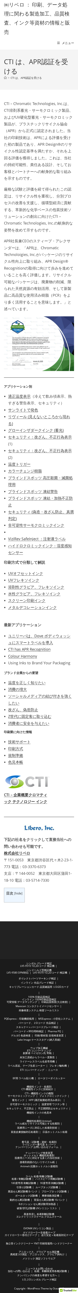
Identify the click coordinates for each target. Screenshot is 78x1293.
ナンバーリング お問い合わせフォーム (36, 1147)
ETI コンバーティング (39, 1050)
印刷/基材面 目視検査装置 (49, 1035)
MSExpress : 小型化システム (54, 1018)
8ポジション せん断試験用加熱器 (37, 1204)
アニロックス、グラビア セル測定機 (39, 1252)
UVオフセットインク (25, 573)
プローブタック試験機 (54, 1191)
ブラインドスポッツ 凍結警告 (33, 491)
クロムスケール (53, 1216)
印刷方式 (15, 748)
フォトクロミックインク (53, 1096)
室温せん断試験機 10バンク (49, 1200)
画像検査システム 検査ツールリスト (39, 1010)
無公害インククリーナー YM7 (22, 1243)
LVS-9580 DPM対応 (18, 972)
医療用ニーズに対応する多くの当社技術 (37, 1158)
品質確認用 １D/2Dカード (54, 987)
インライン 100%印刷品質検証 (39, 999)
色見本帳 (15, 762)
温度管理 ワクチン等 (53, 1104)
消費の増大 (17, 689)
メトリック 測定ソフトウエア (39, 1258)
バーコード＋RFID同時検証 (29, 1031)
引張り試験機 (23, 1187)
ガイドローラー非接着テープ (39, 1232)
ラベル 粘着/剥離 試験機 (39, 1176)
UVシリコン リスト (46, 1208)
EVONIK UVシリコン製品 (37, 1228)
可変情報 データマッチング (22, 1002)
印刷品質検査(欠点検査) (54, 1002)
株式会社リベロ (17, 853)
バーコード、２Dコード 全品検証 (37, 1023)
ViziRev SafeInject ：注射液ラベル (37, 538)
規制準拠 (15, 755)
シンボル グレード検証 (39, 963)
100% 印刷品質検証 (39, 997)
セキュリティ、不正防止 (20, 1108)
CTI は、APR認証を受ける (26, 78)
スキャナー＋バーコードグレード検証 (37, 1027)
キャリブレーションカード (24, 987)
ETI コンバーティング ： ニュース (39, 1070)
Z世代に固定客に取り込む (29, 716)
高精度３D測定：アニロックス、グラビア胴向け (37, 1254)
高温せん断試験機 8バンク (22, 1191)
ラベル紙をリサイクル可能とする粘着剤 (37, 1123)
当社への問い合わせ (19, 1271)
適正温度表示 (19, 396)
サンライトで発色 (23, 409)
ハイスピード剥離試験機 (49, 1179)
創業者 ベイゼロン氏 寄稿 (37, 1053)
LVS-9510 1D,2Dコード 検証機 (37, 966)
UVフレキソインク (23, 580)
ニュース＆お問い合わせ (39, 1268)
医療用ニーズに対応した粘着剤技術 (37, 1127)
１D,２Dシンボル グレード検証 (39, 1279)
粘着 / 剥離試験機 (21, 1179)
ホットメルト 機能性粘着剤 (39, 1155)
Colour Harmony (22, 656)
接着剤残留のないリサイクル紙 (37, 1162)
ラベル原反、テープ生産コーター (26, 1065)
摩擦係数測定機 (50, 1195)
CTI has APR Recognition (29, 649)
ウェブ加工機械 (39, 1048)
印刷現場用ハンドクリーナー (56, 1243)
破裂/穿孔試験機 (26, 1208)
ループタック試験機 (47, 1187)
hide (18, 893)
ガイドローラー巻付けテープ (21, 1235)
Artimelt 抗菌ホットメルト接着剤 (39, 1166)
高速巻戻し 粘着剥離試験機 (39, 1214)
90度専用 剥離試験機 (52, 1183)
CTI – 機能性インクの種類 (39, 1093)
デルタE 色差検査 (21, 1035)
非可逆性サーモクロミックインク (36, 525)
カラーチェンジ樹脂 (25, 470)
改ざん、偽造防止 (23, 709)
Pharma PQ (54, 1031)
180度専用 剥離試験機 (23, 1183)
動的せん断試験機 (20, 1200)
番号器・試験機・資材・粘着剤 (39, 1142)
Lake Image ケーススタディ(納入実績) (39, 1039)
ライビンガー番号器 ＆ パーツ (39, 1144)
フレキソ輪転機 (58, 1065)
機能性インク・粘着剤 (39, 1086)
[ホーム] (5, 78)
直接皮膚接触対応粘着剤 (24, 1132)
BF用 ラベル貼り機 (23, 1078)
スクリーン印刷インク (27, 600)
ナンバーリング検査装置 (39, 1153)
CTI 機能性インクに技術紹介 (37, 1089)
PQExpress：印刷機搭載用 (19, 1018)
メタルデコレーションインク (32, 607)
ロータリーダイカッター (51, 1078)
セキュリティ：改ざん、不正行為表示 (40, 436)
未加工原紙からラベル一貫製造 (37, 1057)
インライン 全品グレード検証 (37, 982)
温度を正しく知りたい (27, 682)
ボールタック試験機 (26, 1195)
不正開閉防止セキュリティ (53, 1108)
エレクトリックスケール (30, 1216)
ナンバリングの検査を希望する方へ (37, 1275)
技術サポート (19, 741)
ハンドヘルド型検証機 (39, 970)
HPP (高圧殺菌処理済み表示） (45, 1100)
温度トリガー (19, 464)
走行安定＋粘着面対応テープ (57, 1235)
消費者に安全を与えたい (28, 723)
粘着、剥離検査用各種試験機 (50, 1271)
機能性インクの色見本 (39, 1112)
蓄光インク (18, 1100)
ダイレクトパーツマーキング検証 (37, 978)
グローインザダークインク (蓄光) (36, 430)
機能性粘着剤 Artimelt (39, 1121)
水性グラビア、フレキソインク (34, 593)
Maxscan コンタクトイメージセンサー (37, 1006)
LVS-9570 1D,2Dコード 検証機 (50, 972)
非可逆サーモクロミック (23, 1104)
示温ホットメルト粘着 (54, 1132)
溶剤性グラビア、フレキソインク (36, 586)
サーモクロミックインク (21, 1096)
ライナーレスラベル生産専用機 (37, 1061)
